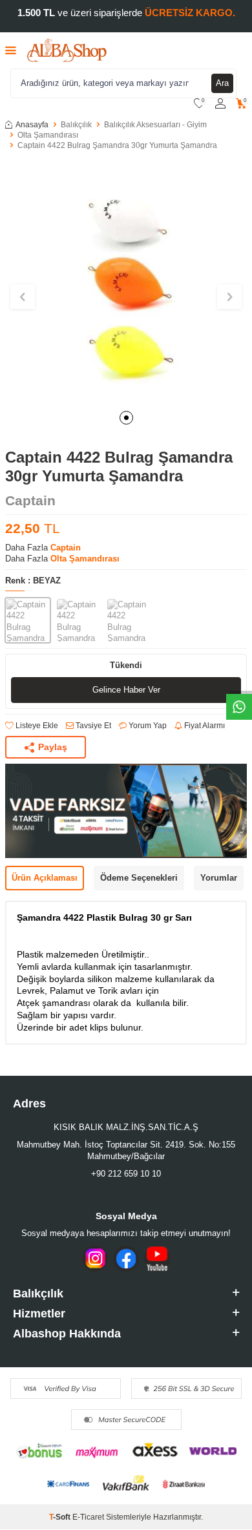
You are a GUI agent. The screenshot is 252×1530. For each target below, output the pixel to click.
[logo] (66, 50)
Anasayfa (32, 124)
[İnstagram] (95, 1259)
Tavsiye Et (92, 725)
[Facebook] (126, 1259)
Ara (222, 83)
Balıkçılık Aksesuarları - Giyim (155, 124)
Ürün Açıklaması (45, 878)
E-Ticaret (88, 1517)
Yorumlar (218, 878)
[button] (126, 417)
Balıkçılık (76, 124)
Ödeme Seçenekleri (139, 878)
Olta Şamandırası (47, 135)
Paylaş (52, 747)
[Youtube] (157, 1259)
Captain (30, 500)
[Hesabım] (220, 103)
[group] (126, 282)
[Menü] (10, 50)
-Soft (60, 1517)
